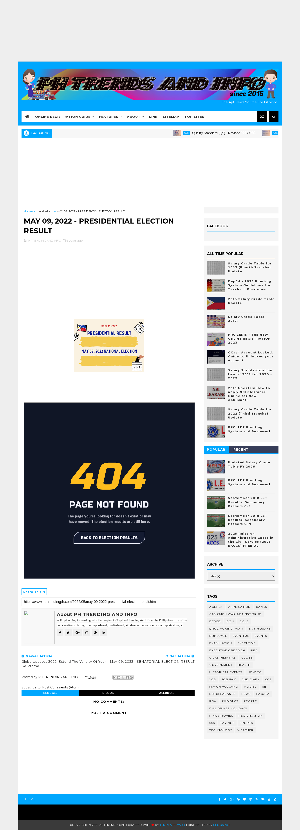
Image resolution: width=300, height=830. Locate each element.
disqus (108, 693)
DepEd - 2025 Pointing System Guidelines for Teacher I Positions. (249, 285)
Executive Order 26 (227, 650)
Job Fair (229, 679)
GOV (263, 132)
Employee (218, 635)
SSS (212, 722)
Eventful (241, 635)
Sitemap (171, 117)
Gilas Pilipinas (222, 657)
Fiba (254, 650)
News (246, 693)
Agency (216, 606)
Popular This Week (216, 450)
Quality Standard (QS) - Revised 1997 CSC (211, 133)
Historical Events (225, 672)
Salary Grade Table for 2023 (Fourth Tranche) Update (250, 267)
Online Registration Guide (62, 117)
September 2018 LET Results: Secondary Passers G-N (247, 519)
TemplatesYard (172, 824)
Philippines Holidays (228, 708)
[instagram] (269, 799)
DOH (230, 621)
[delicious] (275, 799)
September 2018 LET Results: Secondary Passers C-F (247, 502)
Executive (247, 643)
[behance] (263, 799)
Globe (247, 657)
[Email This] (114, 677)
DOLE (244, 621)
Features (108, 117)
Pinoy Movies (221, 715)
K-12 (268, 679)
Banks (261, 606)
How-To (255, 672)
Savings (227, 722)
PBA (212, 701)
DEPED (215, 621)
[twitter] (225, 799)
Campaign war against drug (235, 614)
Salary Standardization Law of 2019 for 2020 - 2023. (250, 374)
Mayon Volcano (224, 686)
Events (261, 635)
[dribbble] (250, 799)
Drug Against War (226, 628)
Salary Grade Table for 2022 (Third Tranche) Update (250, 413)
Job (212, 679)
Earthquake (259, 628)
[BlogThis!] (119, 677)
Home (28, 211)
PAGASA (263, 693)
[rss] (256, 799)
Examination (220, 643)
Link (153, 117)
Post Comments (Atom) (61, 687)
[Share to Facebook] (127, 677)
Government (220, 664)
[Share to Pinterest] (131, 677)
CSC (173, 132)
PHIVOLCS (230, 701)
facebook (165, 693)
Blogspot (221, 824)
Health (244, 664)
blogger (50, 693)
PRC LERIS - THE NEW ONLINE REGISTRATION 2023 (249, 338)
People (250, 701)
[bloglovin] (244, 799)
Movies (250, 686)
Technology (220, 730)
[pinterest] (238, 799)
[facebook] (219, 799)
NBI (265, 686)
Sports (246, 722)
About (134, 117)
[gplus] (232, 799)
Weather (245, 730)
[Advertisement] (150, 31)
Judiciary (251, 679)
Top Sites (194, 117)
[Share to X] (123, 677)
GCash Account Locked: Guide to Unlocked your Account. (250, 356)
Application (239, 606)
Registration (251, 715)
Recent (241, 449)
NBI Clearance (222, 693)
